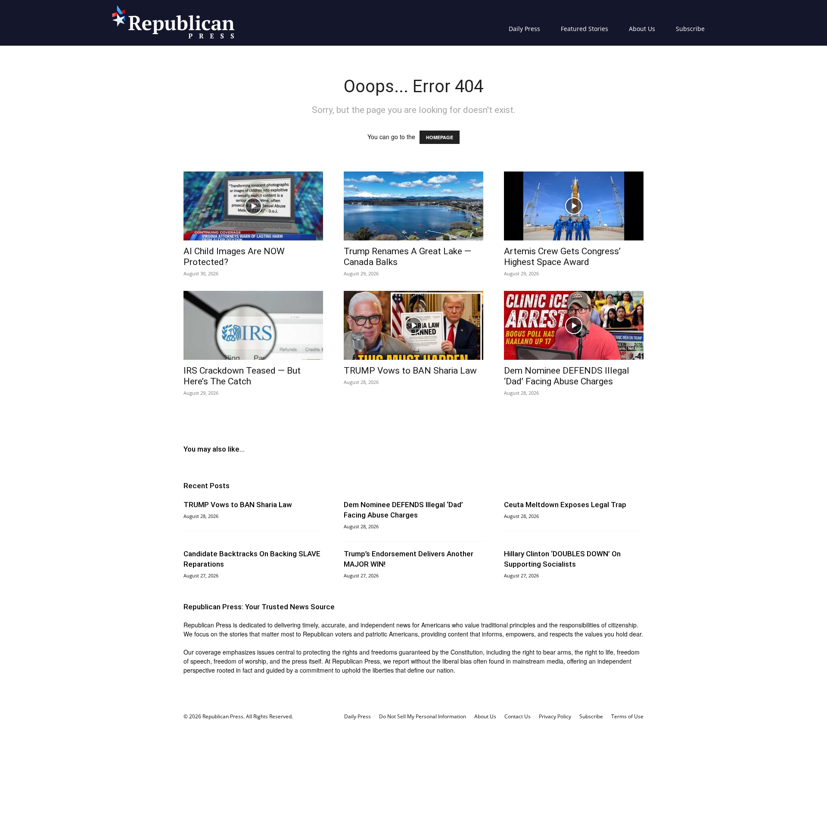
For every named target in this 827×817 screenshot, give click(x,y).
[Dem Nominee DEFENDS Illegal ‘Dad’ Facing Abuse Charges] (574, 325)
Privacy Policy (555, 716)
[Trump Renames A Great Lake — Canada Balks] (413, 206)
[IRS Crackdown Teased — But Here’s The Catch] (253, 325)
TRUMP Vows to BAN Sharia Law (410, 370)
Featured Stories (584, 29)
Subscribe (690, 29)
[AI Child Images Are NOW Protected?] (253, 206)
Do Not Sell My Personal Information (422, 716)
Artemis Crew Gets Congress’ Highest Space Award (562, 256)
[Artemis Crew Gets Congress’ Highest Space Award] (574, 206)
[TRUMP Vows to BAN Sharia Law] (413, 325)
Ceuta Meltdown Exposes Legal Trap (565, 504)
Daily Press (524, 29)
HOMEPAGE (439, 137)
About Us (642, 29)
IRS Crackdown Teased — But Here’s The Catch (242, 376)
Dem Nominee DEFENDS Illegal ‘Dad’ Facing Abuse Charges (566, 376)
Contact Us (517, 716)
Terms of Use (627, 716)
